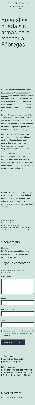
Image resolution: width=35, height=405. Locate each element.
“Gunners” (16, 227)
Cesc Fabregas (6, 230)
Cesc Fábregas (7, 93)
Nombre (4, 298)
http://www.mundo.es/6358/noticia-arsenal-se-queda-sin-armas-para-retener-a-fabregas (15, 254)
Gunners (20, 134)
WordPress (19, 397)
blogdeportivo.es (18, 3)
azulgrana (11, 198)
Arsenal (4, 96)
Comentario (6, 277)
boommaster (8, 223)
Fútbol (17, 225)
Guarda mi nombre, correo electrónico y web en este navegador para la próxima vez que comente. (18, 333)
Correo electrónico (8, 309)
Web (3, 320)
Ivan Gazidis (9, 98)
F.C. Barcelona (21, 93)
